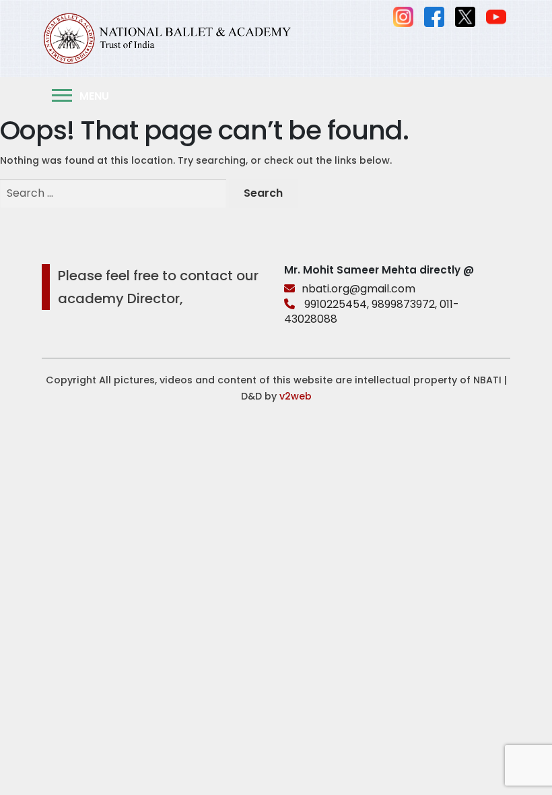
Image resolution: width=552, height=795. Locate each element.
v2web (295, 396)
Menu (93, 96)
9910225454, (337, 304)
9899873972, (404, 304)
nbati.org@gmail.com (358, 288)
